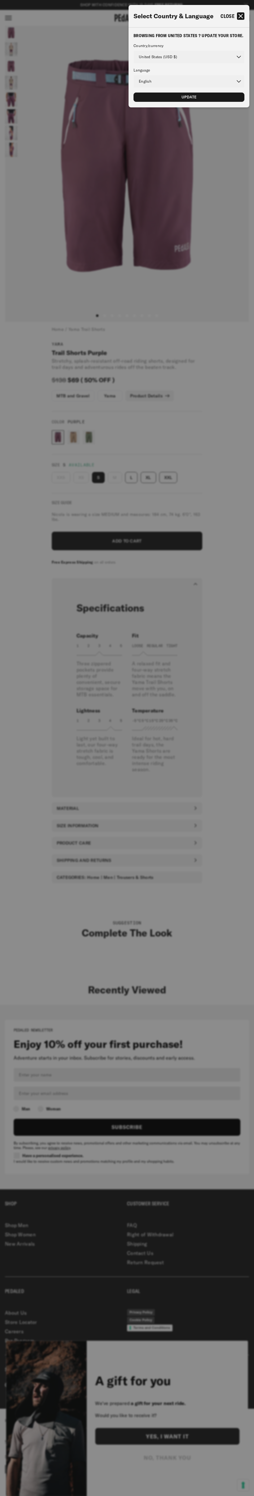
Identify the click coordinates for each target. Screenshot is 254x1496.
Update (189, 97)
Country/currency (149, 46)
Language (142, 70)
